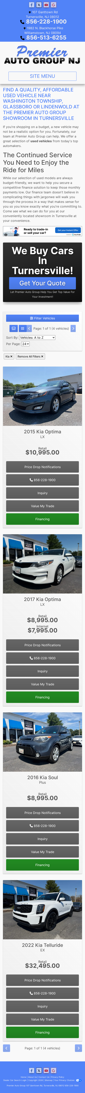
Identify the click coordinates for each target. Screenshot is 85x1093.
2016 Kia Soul (42, 780)
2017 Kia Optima (42, 601)
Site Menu (42, 76)
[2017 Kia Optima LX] (42, 564)
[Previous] (29, 328)
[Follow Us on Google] (53, 5)
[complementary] (73, 1081)
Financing (42, 519)
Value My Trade (42, 506)
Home (23, 1077)
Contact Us (44, 1077)
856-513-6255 (46, 37)
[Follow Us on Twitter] (39, 5)
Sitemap (48, 1080)
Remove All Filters (29, 356)
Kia (8, 356)
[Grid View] (13, 328)
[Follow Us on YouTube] (46, 5)
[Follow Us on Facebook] (31, 5)
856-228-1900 (46, 21)
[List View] (23, 328)
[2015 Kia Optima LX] (42, 396)
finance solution (33, 187)
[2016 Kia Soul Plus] (42, 742)
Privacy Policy (57, 1077)
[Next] (73, 328)
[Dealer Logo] (42, 55)
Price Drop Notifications (43, 467)
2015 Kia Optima (42, 434)
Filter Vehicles (44, 318)
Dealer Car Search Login (14, 1080)
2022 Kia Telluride (42, 947)
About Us (32, 1077)
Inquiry (43, 493)
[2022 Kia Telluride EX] (42, 909)
